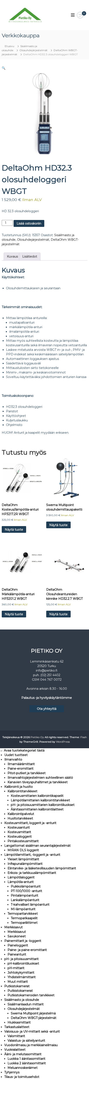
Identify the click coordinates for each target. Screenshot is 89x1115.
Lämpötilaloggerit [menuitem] (21, 877)
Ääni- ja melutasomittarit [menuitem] (22, 1054)
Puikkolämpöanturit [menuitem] (26, 886)
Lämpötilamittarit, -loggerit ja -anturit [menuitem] (32, 855)
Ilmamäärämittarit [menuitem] (21, 764)
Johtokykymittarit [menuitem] (21, 972)
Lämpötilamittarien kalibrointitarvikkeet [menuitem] (40, 800)
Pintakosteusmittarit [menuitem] (23, 841)
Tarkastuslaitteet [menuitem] (16, 1027)
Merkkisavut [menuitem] (13, 927)
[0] (80, 15)
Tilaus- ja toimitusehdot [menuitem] (21, 1077)
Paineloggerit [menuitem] (18, 945)
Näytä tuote (14, 529)
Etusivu (9, 46)
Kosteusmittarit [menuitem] (19, 832)
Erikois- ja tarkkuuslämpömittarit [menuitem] (32, 873)
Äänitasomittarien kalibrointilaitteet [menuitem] (37, 809)
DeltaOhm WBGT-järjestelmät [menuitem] (33, 1018)
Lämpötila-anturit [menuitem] (21, 882)
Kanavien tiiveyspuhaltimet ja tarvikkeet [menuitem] (38, 782)
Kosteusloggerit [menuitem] (20, 836)
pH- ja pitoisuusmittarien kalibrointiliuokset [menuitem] (43, 805)
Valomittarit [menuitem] (16, 1036)
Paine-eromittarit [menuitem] (20, 768)
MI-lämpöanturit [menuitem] (23, 909)
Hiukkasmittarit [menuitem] (19, 1022)
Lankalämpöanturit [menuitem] (25, 900)
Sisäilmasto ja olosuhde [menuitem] (21, 1000)
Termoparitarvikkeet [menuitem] (23, 914)
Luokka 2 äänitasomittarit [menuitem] (27, 1063)
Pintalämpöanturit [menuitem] (24, 895)
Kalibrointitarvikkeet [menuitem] (22, 791)
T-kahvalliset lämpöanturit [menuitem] (30, 904)
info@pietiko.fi (46, 670)
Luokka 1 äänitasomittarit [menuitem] (26, 1059)
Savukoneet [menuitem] (17, 936)
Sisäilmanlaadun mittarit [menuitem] (26, 1004)
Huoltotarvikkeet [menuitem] (20, 818)
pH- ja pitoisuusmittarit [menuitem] (21, 959)
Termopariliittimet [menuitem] (24, 923)
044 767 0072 (51, 680)
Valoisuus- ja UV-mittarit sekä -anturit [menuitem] (32, 1031)
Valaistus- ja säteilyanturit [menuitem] (26, 1040)
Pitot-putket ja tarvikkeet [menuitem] (27, 773)
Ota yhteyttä (46, 709)
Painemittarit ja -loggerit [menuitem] (22, 941)
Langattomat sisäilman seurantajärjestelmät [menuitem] (37, 846)
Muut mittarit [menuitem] (18, 982)
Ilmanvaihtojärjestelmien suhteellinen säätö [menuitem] (40, 778)
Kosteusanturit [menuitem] (19, 827)
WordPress (63, 741)
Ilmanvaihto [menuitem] (13, 759)
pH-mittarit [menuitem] (16, 968)
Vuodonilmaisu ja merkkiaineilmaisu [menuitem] (31, 1045)
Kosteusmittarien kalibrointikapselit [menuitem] (37, 796)
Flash (83, 737)
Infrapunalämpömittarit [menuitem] (25, 864)
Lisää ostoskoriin (29, 223)
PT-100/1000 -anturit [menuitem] (26, 891)
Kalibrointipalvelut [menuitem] (21, 814)
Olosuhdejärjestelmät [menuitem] (24, 1009)
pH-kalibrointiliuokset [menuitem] (23, 963)
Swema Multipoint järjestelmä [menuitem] (33, 1013)
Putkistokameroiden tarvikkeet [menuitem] (31, 995)
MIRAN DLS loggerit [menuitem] (23, 850)
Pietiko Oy (37, 737)
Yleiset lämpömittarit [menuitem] (23, 859)
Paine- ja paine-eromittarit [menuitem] (27, 950)
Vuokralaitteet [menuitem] (14, 1050)
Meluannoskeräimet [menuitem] (23, 1068)
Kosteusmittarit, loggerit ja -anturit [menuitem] (30, 823)
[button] (3, 68)
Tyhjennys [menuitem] (11, 1072)
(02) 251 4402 (50, 675)
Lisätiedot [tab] (29, 256)
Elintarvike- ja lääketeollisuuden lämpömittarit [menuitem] (42, 868)
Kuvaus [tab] (12, 256)
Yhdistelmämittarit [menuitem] (22, 977)
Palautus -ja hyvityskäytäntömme (46, 698)
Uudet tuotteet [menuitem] (16, 755)
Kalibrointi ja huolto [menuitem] (18, 787)
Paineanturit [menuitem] (17, 954)
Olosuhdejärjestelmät (33, 50)
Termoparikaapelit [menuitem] (24, 918)
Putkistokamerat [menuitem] (17, 986)
